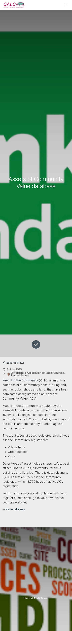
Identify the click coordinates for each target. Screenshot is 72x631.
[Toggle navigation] (66, 4)
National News (15, 362)
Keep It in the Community (20, 380)
